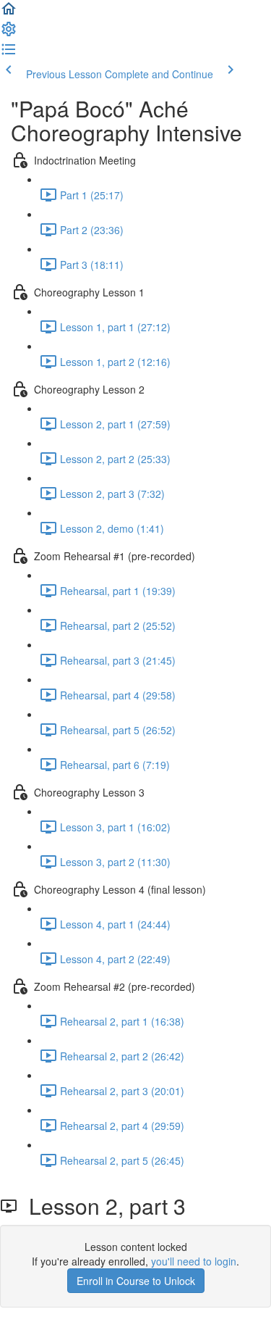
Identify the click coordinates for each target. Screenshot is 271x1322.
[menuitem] (8, 33)
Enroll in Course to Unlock (136, 1280)
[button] (8, 13)
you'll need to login (193, 1261)
